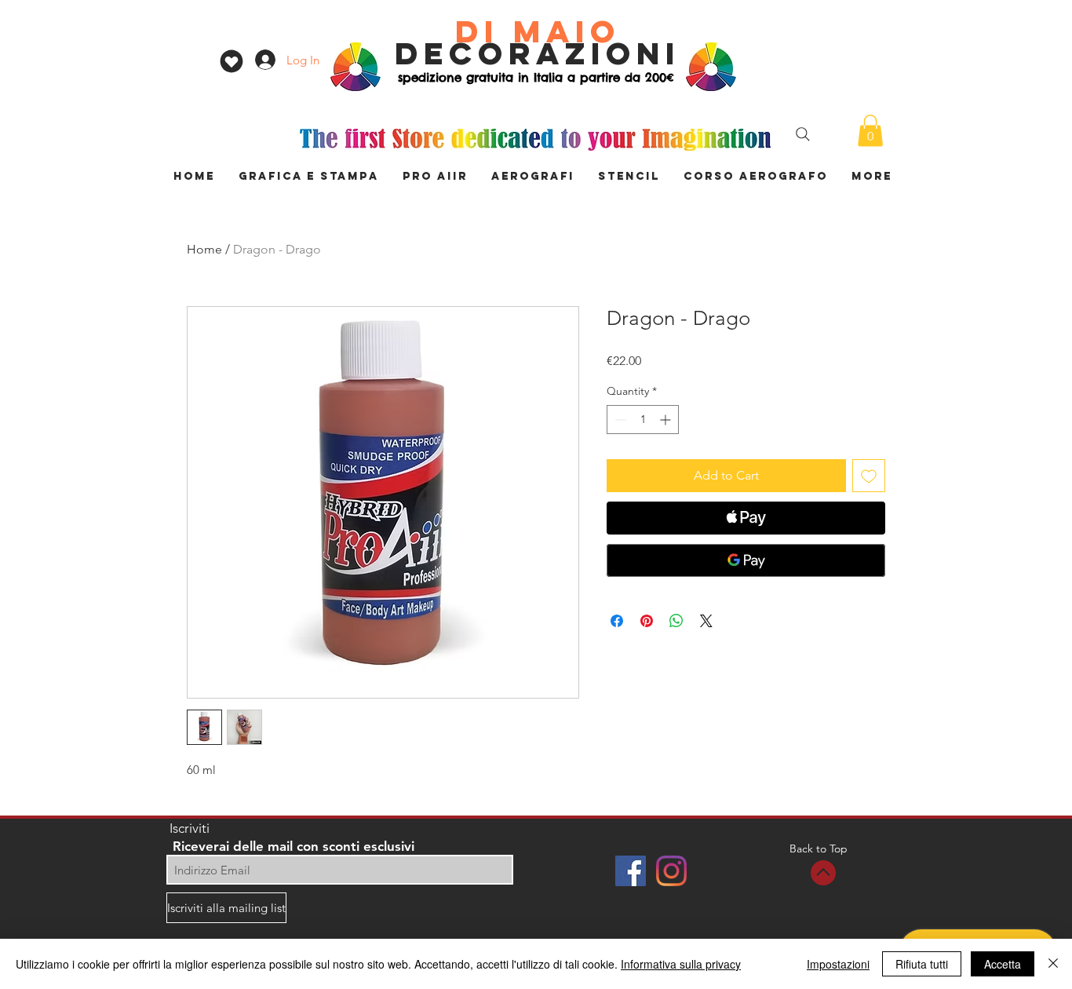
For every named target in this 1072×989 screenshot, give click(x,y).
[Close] (1053, 963)
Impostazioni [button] (838, 964)
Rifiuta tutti (921, 964)
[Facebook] (630, 871)
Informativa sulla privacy (681, 964)
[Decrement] (619, 419)
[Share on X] (706, 620)
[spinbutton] (643, 419)
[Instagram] (671, 871)
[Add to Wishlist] (868, 475)
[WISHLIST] (231, 61)
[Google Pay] (746, 560)
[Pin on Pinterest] (646, 620)
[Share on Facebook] (616, 620)
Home (204, 249)
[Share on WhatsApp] (676, 620)
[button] (870, 131)
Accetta (1002, 964)
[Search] (802, 134)
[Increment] (666, 419)
